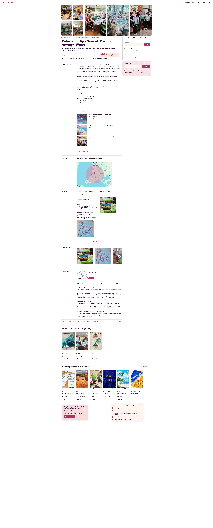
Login (209, 2)
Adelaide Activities (66, 37)
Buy (147, 44)
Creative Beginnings (71, 53)
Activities (186, 2)
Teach (199, 2)
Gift (146, 66)
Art (73, 37)
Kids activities (85, 37)
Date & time (126, 42)
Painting (78, 37)
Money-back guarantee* (119, 410)
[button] (108, 20)
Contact (204, 2)
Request (137, 57)
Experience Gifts (95, 37)
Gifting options (69, 417)
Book (93, 118)
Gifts (193, 2)
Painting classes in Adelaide (75, 366)
